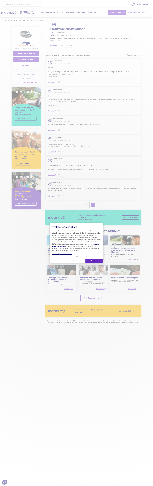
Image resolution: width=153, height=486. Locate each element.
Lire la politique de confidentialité (62, 254)
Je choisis (76, 261)
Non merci (58, 261)
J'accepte (94, 261)
